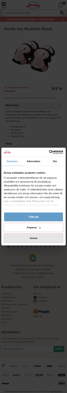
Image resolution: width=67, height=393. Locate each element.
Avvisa (33, 238)
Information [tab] (33, 161)
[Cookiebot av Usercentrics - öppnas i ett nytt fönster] (49, 152)
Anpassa (32, 227)
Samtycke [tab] (12, 161)
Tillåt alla (33, 216)
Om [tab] (55, 161)
